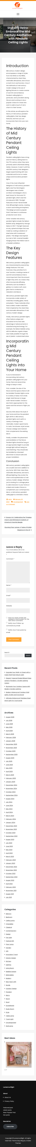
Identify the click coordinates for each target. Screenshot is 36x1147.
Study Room (10, 1009)
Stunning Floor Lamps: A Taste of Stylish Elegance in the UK (18, 528)
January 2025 (10, 782)
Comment (10, 559)
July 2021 (9, 897)
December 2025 (11, 744)
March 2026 (10, 734)
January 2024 (10, 823)
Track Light (9, 1019)
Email (8, 596)
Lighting (8, 965)
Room (8, 999)
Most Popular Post (9, 1113)
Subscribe (10, 1127)
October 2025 (10, 751)
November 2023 (11, 829)
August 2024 (10, 799)
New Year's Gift (11, 982)
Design (8, 934)
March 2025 (10, 775)
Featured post (8, 1108)
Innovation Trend (12, 955)
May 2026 (9, 727)
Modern (8, 978)
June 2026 (9, 724)
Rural (7, 1002)
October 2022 (10, 874)
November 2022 (11, 870)
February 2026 (11, 737)
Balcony (8, 914)
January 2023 (10, 863)
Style (7, 1012)
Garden (8, 948)
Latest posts (7, 1110)
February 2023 (11, 860)
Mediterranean (11, 972)
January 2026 (10, 741)
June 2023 (9, 846)
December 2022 (11, 867)
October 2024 (11, 792)
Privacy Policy (9, 1101)
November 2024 (11, 789)
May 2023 (9, 850)
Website (9, 606)
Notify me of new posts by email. (16, 631)
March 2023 (10, 857)
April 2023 (9, 853)
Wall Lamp (9, 1026)
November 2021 (11, 891)
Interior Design (11, 958)
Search (6, 652)
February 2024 (11, 819)
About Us (8, 1097)
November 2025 (11, 748)
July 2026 (9, 720)
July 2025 (9, 761)
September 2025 (11, 755)
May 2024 (9, 809)
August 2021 (10, 894)
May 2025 (9, 768)
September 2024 (12, 795)
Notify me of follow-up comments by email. (15, 624)
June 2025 (9, 765)
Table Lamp (10, 1016)
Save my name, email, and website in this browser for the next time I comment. (18, 619)
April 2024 (9, 812)
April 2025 (9, 772)
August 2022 (10, 880)
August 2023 (10, 840)
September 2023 (11, 836)
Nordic (8, 985)
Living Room (10, 968)
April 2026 (9, 731)
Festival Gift (10, 941)
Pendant (9, 992)
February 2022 (11, 887)
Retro (8, 995)
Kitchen (8, 961)
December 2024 (11, 785)
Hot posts (6, 1115)
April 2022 (9, 884)
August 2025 (10, 758)
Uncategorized (18, 502)
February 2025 (11, 778)
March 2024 (10, 816)
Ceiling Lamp (10, 921)
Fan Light (9, 938)
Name (8, 585)
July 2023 (9, 843)
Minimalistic (10, 975)
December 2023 (11, 826)
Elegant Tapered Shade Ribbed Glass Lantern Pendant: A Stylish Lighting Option (17, 680)
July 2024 (9, 802)
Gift (7, 951)
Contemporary (11, 931)
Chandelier (9, 924)
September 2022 (11, 877)
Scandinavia (10, 1006)
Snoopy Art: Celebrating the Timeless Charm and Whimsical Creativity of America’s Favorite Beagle (18, 519)
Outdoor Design (11, 989)
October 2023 (10, 833)
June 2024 (9, 806)
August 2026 (10, 717)
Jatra (10, 499)
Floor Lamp (10, 944)
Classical (9, 927)
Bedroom (9, 917)
